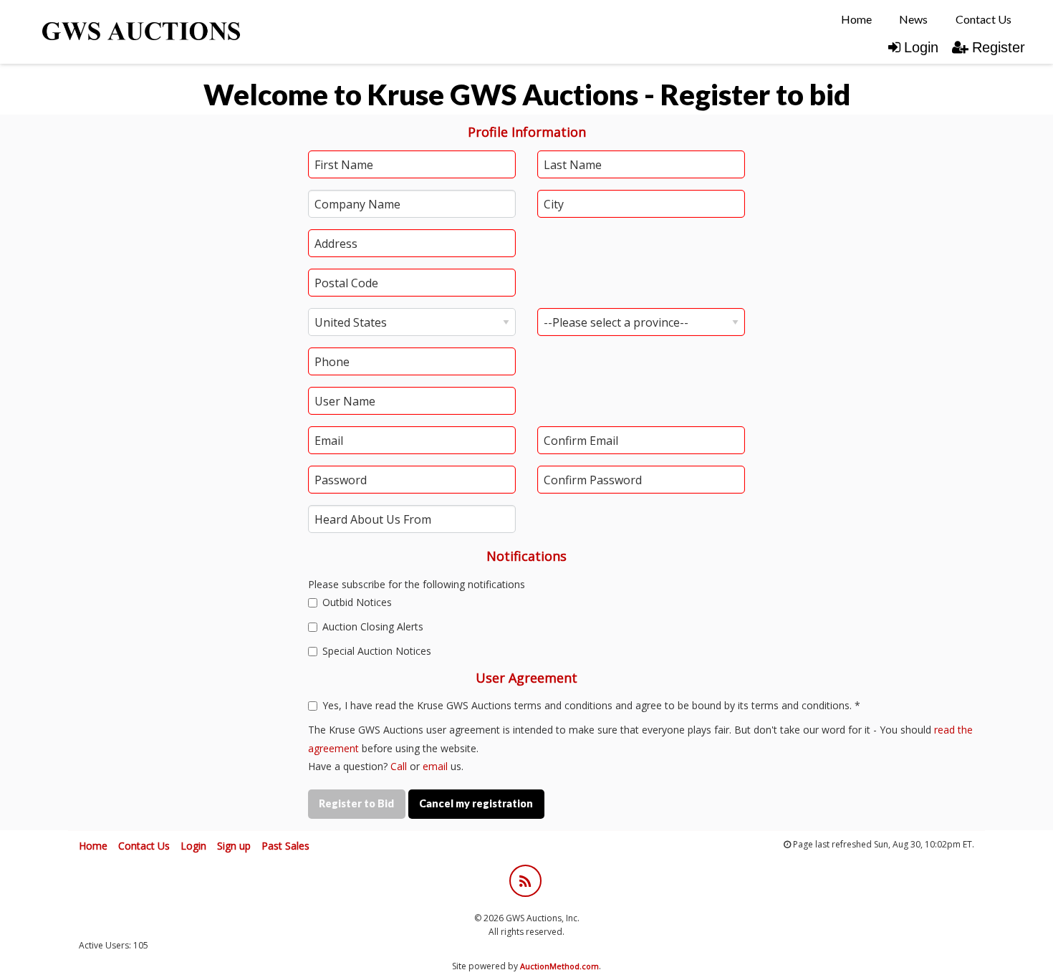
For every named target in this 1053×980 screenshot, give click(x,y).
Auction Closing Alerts (371, 626)
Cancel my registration (476, 803)
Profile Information (527, 131)
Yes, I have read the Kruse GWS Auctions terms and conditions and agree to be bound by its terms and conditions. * (589, 705)
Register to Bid (356, 803)
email (435, 766)
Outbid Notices (355, 602)
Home (856, 19)
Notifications (526, 556)
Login (921, 47)
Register (998, 47)
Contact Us (983, 19)
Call (398, 766)
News (913, 19)
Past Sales (285, 845)
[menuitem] (856, 19)
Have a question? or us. (385, 766)
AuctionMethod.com (559, 966)
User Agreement (526, 677)
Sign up (234, 845)
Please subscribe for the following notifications (416, 584)
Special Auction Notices (375, 651)
